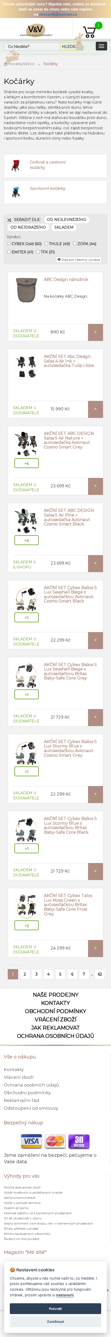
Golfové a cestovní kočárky (48, 165)
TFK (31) (48, 252)
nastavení (65, 1295)
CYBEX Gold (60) (27, 243)
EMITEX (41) (22, 252)
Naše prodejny (55, 994)
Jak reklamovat (55, 1027)
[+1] (26, 598)
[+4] (26, 444)
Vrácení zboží (55, 1019)
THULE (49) (59, 243)
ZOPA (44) (86, 243)
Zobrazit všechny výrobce (80, 260)
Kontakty (55, 1003)
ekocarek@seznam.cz (58, 14)
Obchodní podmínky (55, 1011)
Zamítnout (55, 1321)
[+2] (26, 906)
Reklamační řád (21, 1100)
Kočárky (50, 64)
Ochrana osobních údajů (55, 1036)
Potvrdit (55, 1309)
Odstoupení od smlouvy (31, 1108)
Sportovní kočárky (47, 188)
